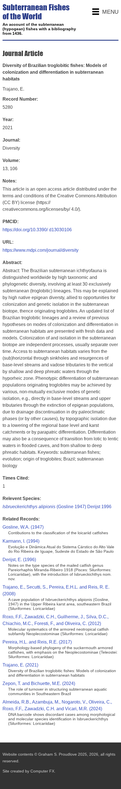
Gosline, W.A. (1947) (23, 527)
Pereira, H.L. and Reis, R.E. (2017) (37, 642)
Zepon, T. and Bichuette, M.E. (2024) (39, 683)
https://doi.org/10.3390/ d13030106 (37, 229)
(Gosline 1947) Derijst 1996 (57, 506)
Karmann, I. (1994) (21, 541)
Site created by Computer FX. (29, 771)
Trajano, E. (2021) (20, 665)
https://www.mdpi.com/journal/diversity (41, 250)
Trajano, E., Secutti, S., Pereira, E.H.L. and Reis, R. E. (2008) (56, 590)
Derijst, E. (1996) (19, 559)
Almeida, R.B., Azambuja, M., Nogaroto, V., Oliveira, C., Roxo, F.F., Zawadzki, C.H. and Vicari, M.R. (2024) (57, 705)
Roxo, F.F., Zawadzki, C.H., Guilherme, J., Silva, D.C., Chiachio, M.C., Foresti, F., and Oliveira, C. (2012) (56, 620)
